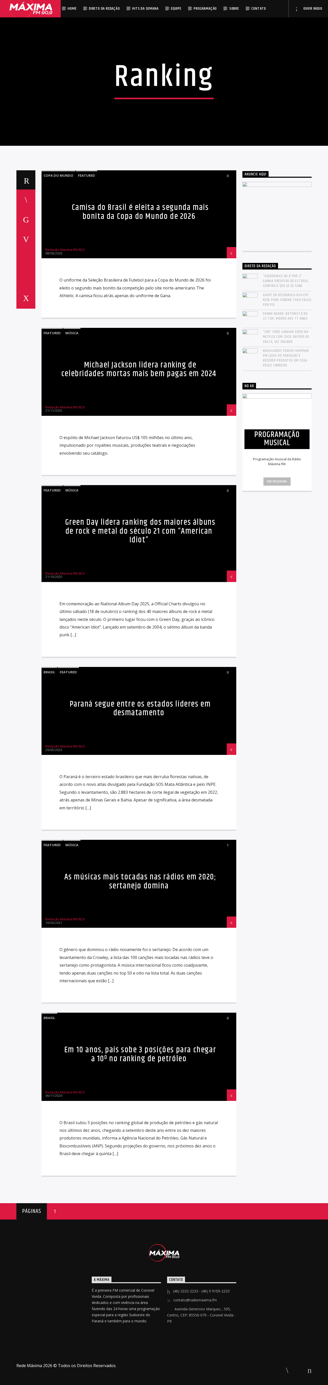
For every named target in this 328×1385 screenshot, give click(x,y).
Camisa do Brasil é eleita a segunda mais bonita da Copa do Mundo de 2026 (140, 212)
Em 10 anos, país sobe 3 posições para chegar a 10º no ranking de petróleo (140, 1054)
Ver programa (277, 481)
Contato (258, 8)
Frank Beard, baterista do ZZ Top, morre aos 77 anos (285, 316)
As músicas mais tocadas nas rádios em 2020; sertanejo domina (140, 881)
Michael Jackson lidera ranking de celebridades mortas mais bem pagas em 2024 (139, 369)
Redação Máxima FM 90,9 (64, 249)
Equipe (176, 8)
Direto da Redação (104, 8)
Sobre (234, 8)
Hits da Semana (145, 8)
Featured (86, 175)
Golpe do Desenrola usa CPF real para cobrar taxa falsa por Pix (287, 300)
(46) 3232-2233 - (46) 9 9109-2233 (201, 1291)
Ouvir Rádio (312, 8)
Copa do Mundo (58, 175)
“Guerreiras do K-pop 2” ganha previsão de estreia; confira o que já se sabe (286, 281)
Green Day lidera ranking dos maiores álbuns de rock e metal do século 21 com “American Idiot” (140, 531)
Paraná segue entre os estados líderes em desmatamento (140, 708)
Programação (205, 8)
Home (72, 8)
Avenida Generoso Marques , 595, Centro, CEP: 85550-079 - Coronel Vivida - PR (201, 1315)
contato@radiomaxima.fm (195, 1300)
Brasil (49, 672)
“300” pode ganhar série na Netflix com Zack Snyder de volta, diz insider (286, 336)
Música (71, 333)
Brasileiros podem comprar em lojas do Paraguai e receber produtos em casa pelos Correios (286, 358)
